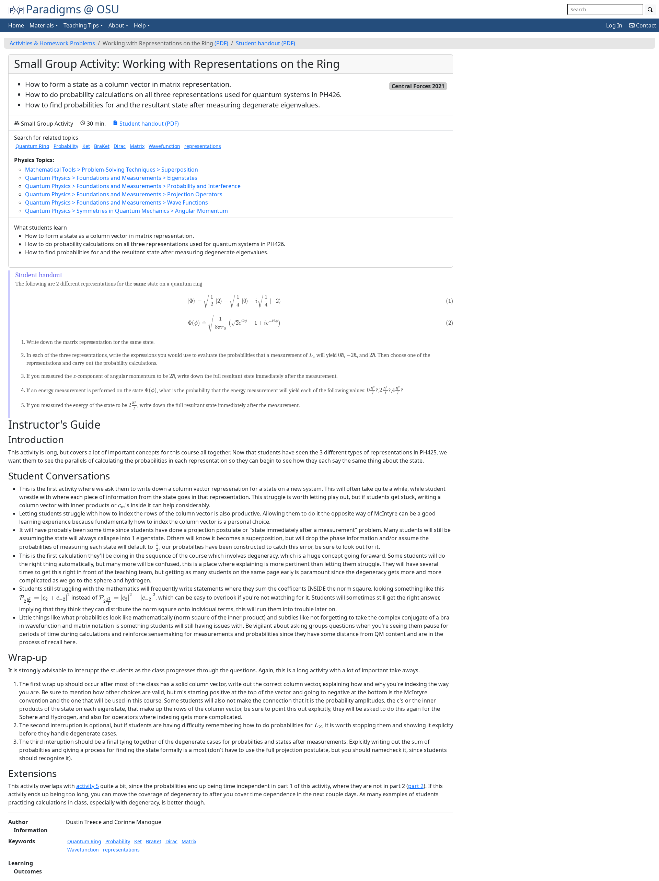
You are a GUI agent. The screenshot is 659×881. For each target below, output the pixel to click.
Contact (645, 25)
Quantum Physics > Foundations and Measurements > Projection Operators (123, 194)
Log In (614, 25)
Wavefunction (164, 146)
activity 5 (87, 786)
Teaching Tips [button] (81, 25)
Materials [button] (42, 25)
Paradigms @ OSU (72, 9)
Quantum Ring (32, 146)
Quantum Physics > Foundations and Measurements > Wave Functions (116, 202)
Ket (86, 146)
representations (202, 146)
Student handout (258, 43)
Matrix (137, 146)
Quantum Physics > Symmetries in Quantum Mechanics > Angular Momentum (126, 211)
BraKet (101, 146)
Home (16, 25)
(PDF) (221, 43)
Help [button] (140, 25)
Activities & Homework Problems (52, 43)
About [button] (116, 25)
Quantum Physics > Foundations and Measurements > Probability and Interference (133, 186)
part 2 (416, 786)
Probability (66, 146)
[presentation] (234, 301)
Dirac (120, 146)
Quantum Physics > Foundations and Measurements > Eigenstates (111, 178)
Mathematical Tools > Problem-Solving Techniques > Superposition (111, 169)
